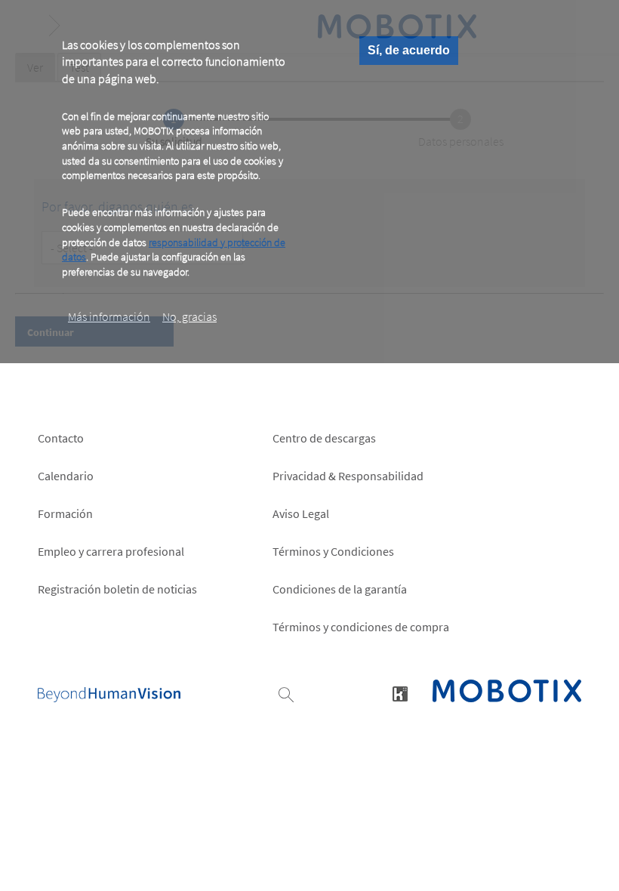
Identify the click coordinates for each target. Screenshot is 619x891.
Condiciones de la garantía (340, 589)
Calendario (66, 475)
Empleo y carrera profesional (111, 551)
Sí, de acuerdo (409, 50)
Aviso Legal (301, 513)
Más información (109, 316)
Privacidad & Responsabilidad (348, 475)
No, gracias (189, 316)
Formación (65, 513)
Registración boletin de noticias (117, 589)
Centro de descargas (324, 438)
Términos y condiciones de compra (361, 626)
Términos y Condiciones (333, 551)
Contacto (61, 438)
